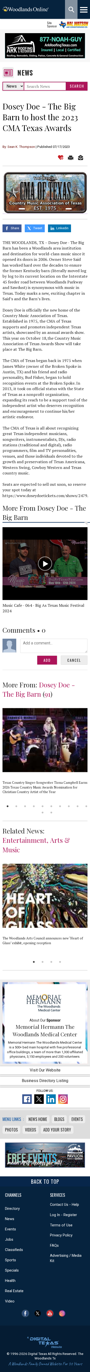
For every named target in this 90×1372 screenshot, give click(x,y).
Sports (10, 1260)
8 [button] (69, 806)
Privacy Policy (61, 1235)
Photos (11, 1130)
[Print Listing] (71, 157)
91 (47, 693)
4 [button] (34, 806)
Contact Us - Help (64, 1204)
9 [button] (77, 806)
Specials (12, 1270)
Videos (30, 1130)
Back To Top (45, 1181)
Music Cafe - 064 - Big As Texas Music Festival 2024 (43, 608)
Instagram (63, 1313)
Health (10, 1280)
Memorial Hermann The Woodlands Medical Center (45, 1030)
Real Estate (14, 1291)
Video (9, 1301)
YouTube (51, 1313)
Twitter (38, 1313)
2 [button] (16, 806)
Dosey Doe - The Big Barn (38, 689)
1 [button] (7, 806)
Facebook (26, 1313)
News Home (37, 1119)
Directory (12, 1208)
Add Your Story (57, 1130)
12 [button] (51, 812)
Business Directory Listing (45, 1080)
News (25, 72)
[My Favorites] (61, 157)
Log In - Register (63, 1215)
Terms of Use (61, 1225)
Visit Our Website (45, 1070)
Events (77, 1119)
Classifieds (14, 1249)
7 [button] (60, 806)
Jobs (9, 1239)
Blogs (59, 1119)
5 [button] (43, 806)
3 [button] (25, 806)
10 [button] (86, 806)
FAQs (54, 1245)
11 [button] (43, 812)
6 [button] (51, 806)
